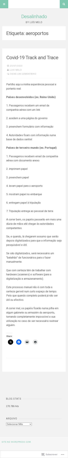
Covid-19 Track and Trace (32, 57)
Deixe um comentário (23, 74)
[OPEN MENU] (4, 4)
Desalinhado (34, 16)
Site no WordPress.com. (17, 442)
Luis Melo (16, 70)
